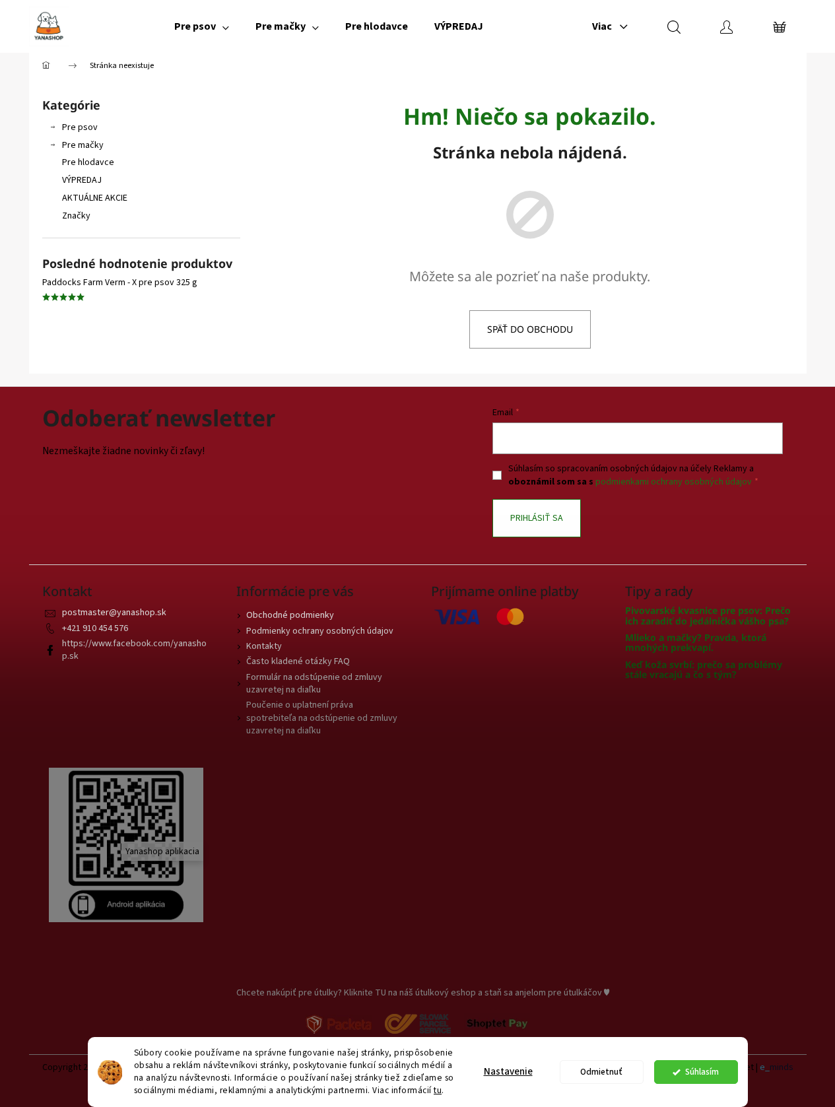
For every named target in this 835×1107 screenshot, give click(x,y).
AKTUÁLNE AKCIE (94, 198)
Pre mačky (83, 145)
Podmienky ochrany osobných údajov (319, 631)
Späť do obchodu (530, 329)
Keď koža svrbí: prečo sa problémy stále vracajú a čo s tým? (703, 669)
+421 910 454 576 (95, 628)
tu (438, 1090)
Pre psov (80, 127)
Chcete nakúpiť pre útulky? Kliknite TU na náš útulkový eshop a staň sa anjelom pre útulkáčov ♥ (422, 992)
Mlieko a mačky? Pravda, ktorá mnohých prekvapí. (695, 642)
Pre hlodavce (88, 162)
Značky (76, 215)
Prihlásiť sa (536, 518)
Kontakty (264, 646)
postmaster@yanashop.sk (114, 612)
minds (781, 1067)
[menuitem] (201, 26)
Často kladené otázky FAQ (298, 661)
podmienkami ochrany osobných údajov (673, 481)
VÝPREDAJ (82, 180)
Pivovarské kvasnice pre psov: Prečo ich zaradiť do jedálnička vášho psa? (708, 615)
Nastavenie (508, 1072)
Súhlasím (702, 1071)
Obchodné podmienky (290, 615)
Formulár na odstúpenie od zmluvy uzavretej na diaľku (314, 683)
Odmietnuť (601, 1071)
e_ (765, 1067)
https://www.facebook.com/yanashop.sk (134, 650)
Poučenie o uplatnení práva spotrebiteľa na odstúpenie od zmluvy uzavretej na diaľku (321, 717)
